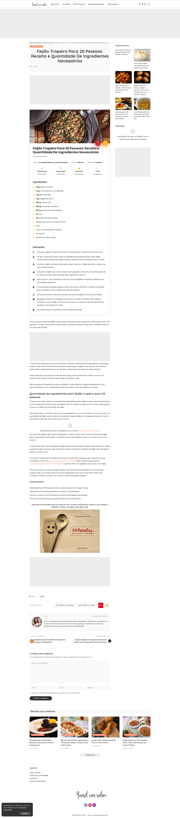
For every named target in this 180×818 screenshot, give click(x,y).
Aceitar (25, 813)
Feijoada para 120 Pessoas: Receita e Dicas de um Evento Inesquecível (42, 742)
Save (101, 605)
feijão (42, 596)
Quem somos (35, 772)
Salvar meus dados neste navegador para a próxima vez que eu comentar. (56, 693)
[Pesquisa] (148, 4)
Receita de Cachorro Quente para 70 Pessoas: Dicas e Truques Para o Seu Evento (74, 742)
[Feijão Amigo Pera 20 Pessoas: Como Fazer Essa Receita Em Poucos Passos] (137, 727)
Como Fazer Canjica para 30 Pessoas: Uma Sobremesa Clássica (141, 66)
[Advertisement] (62, 23)
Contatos (33, 778)
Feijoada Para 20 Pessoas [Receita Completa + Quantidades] (54, 491)
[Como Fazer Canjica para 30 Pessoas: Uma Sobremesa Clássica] (142, 55)
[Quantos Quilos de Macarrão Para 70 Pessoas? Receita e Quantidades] (123, 104)
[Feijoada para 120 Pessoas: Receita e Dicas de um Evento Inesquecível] (44, 727)
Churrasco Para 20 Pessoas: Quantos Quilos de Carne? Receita (55, 498)
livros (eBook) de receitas (89, 431)
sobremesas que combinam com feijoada (47, 464)
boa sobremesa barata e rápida (62, 461)
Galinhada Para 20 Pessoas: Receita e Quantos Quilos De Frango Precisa (59, 488)
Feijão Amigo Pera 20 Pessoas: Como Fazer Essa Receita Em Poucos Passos (135, 742)
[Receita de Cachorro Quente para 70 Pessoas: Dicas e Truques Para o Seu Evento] (75, 727)
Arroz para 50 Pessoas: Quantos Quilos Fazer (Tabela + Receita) (123, 52)
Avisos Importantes (38, 781)
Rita (45, 616)
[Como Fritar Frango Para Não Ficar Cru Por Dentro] (105, 727)
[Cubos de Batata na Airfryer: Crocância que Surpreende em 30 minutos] (123, 77)
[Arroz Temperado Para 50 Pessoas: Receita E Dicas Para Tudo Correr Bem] (142, 104)
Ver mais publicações (99, 616)
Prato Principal (36, 46)
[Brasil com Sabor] (39, 4)
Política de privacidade (39, 775)
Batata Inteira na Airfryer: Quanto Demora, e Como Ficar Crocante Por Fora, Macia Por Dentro (141, 90)
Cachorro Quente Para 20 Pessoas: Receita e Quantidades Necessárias (58, 495)
